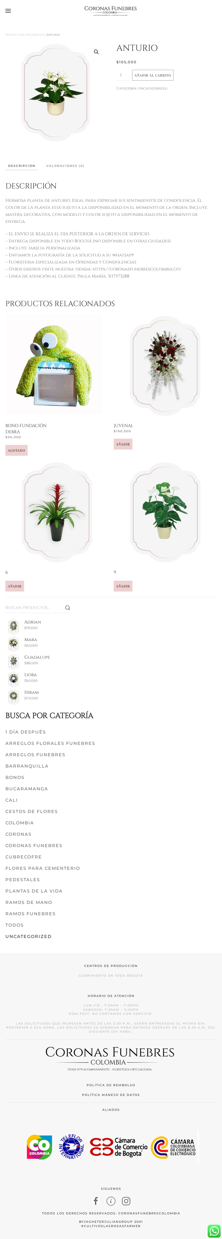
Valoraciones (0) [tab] (65, 166)
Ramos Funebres (30, 913)
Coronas (18, 834)
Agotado (16, 450)
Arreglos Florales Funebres (50, 743)
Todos (14, 925)
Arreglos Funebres (35, 754)
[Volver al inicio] (111, 11)
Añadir (123, 444)
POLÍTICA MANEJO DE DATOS (111, 1095)
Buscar (67, 607)
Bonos (15, 777)
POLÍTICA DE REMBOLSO (111, 1085)
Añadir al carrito (153, 75)
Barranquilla (27, 766)
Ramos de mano (28, 902)
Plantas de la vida (34, 891)
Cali (11, 800)
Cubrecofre (23, 857)
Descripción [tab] (21, 166)
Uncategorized (31, 35)
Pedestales (22, 879)
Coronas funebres (34, 845)
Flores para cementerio (42, 868)
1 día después (25, 732)
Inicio (10, 35)
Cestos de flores (31, 811)
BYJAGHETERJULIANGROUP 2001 (111, 1222)
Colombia (19, 822)
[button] (8, 11)
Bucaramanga (26, 788)
